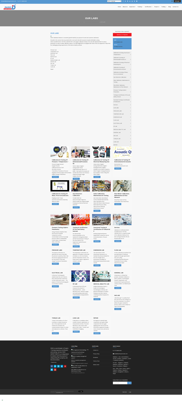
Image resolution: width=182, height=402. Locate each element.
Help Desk (124, 392)
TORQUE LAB (117, 138)
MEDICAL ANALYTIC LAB (120, 129)
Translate (112, 3)
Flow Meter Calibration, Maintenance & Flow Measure (121, 86)
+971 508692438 (23, 1)
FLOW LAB (116, 120)
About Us (125, 6)
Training (139, 6)
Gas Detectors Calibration (120, 77)
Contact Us (175, 6)
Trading (163, 6)
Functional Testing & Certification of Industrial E (122, 100)
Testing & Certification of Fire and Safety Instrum (122, 95)
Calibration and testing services (92, 22)
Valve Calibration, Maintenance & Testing (121, 81)
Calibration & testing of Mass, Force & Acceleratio (121, 73)
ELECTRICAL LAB (118, 123)
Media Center (96, 364)
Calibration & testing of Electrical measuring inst (121, 63)
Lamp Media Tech (59, 392)
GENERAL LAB (117, 132)
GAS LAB (116, 135)
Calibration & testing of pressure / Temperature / (122, 53)
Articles (81, 22)
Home (119, 6)
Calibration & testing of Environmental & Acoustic (120, 68)
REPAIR (115, 145)
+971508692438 (117, 350)
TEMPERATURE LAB (119, 114)
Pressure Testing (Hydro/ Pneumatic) (120, 91)
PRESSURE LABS (118, 111)
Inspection (132, 6)
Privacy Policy (96, 353)
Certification (148, 6)
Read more (53, 362)
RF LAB (115, 126)
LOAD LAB (116, 141)
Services (116, 104)
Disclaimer (95, 357)
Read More (55, 177)
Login (177, 1)
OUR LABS (116, 107)
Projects (156, 6)
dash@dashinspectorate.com (9, 1)
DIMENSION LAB (118, 117)
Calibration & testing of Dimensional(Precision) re (120, 58)
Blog (169, 6)
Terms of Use (96, 361)
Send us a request (122, 34)
